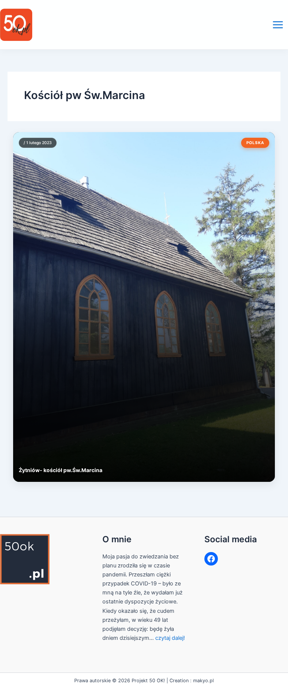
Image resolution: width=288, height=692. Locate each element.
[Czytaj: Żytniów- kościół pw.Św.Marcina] (144, 307)
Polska (255, 142)
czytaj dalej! (170, 638)
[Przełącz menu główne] (278, 25)
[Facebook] (211, 559)
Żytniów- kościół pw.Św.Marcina (60, 470)
